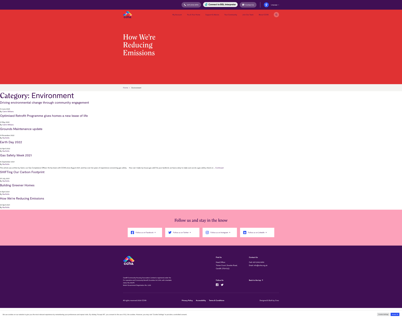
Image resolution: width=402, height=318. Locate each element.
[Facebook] (217, 285)
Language (274, 4)
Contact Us (249, 5)
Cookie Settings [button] (383, 314)
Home (125, 87)
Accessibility (201, 300)
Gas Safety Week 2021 (16, 155)
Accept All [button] (395, 314)
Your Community (230, 15)
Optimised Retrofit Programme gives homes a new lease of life (44, 115)
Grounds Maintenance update (21, 129)
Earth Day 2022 (11, 142)
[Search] (276, 14)
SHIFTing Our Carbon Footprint (22, 172)
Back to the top (255, 280)
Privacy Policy (187, 300)
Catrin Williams (8, 111)
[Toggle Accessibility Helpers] (266, 5)
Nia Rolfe (5, 138)
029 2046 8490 (192, 5)
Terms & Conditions (216, 300)
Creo (277, 300)
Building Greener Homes (17, 185)
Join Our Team (247, 15)
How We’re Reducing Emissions (22, 198)
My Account (177, 15)
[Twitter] (222, 285)
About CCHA (264, 15)
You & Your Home (193, 15)
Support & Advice (212, 15)
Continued (219, 168)
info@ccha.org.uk (260, 265)
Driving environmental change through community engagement (44, 102)
